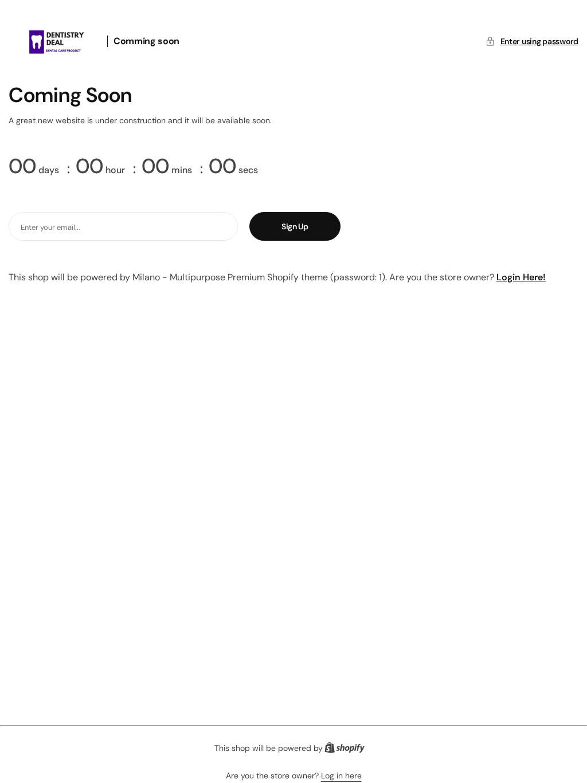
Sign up (294, 226)
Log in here (341, 775)
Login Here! (521, 277)
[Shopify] (348, 750)
